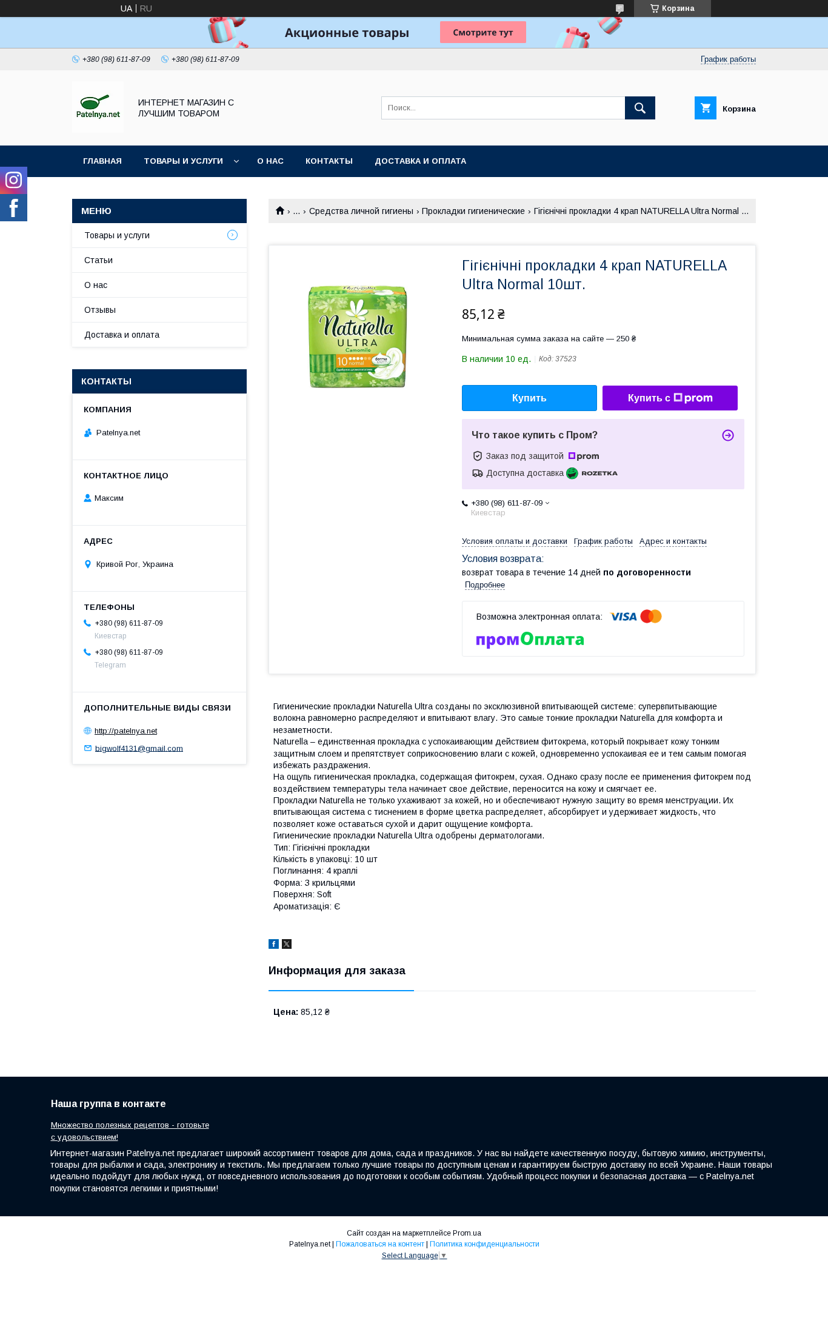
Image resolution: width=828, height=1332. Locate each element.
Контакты (329, 161)
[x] (287, 946)
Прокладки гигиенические (473, 211)
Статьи (98, 260)
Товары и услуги (183, 161)
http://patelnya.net (126, 730)
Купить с (649, 398)
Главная (102, 161)
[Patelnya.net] (98, 130)
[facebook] (274, 946)
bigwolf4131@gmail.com (139, 747)
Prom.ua (467, 1233)
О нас (270, 161)
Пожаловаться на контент (380, 1244)
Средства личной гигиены (361, 211)
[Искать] (640, 107)
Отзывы (100, 310)
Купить (529, 398)
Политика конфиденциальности (484, 1244)
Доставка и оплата (420, 161)
